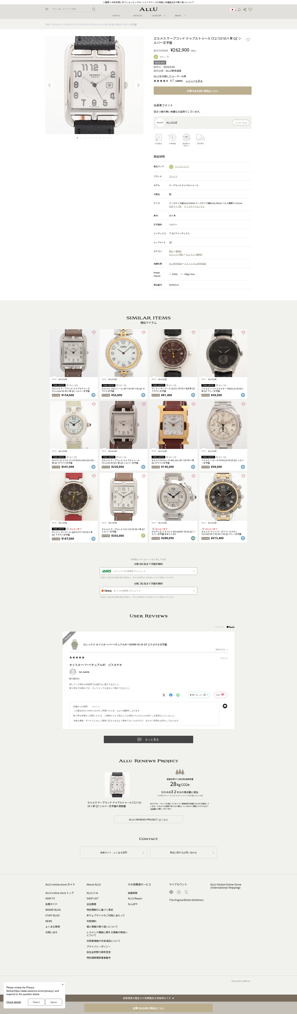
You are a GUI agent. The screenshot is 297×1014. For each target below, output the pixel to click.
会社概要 (91, 904)
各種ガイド (51, 904)
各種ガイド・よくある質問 (113, 852)
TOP (47, 24)
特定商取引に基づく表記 (100, 909)
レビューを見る (194, 81)
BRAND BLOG (53, 909)
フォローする (241, 123)
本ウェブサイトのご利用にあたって (106, 915)
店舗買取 (133, 893)
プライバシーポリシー (99, 946)
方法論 (152, 808)
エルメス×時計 (176, 254)
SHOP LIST (137, 15)
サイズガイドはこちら (194, 206)
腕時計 (179, 251)
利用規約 (91, 921)
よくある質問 (52, 926)
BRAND (178, 15)
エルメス (57, 24)
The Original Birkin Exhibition (186, 900)
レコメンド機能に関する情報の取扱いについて (107, 933)
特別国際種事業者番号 (99, 957)
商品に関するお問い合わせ (183, 852)
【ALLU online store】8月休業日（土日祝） (149, 2)
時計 (171, 251)
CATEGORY (156, 15)
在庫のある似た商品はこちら (202, 91)
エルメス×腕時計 (194, 254)
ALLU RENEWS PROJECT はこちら (148, 819)
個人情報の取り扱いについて (102, 926)
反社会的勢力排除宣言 (99, 952)
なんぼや (133, 904)
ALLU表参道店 (175, 263)
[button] (250, 9)
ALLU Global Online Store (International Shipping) (225, 886)
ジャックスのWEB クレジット (129, 571)
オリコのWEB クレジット (127, 590)
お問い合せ (51, 932)
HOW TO (116, 15)
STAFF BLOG (52, 915)
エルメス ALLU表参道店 (195, 263)
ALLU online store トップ (59, 893)
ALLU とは (92, 893)
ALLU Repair (135, 898)
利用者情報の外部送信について (103, 941)
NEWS (48, 921)
